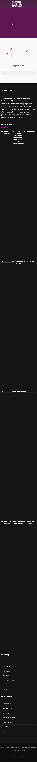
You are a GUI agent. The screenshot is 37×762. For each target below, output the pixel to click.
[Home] (16, 4)
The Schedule (7, 704)
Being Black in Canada (10, 718)
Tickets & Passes (8, 722)
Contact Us (7, 689)
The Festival (6, 666)
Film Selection (7, 708)
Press (4, 685)
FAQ (4, 731)
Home (4, 662)
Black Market (7, 713)
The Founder (7, 671)
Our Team (6, 676)
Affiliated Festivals (9, 680)
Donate (5, 727)
